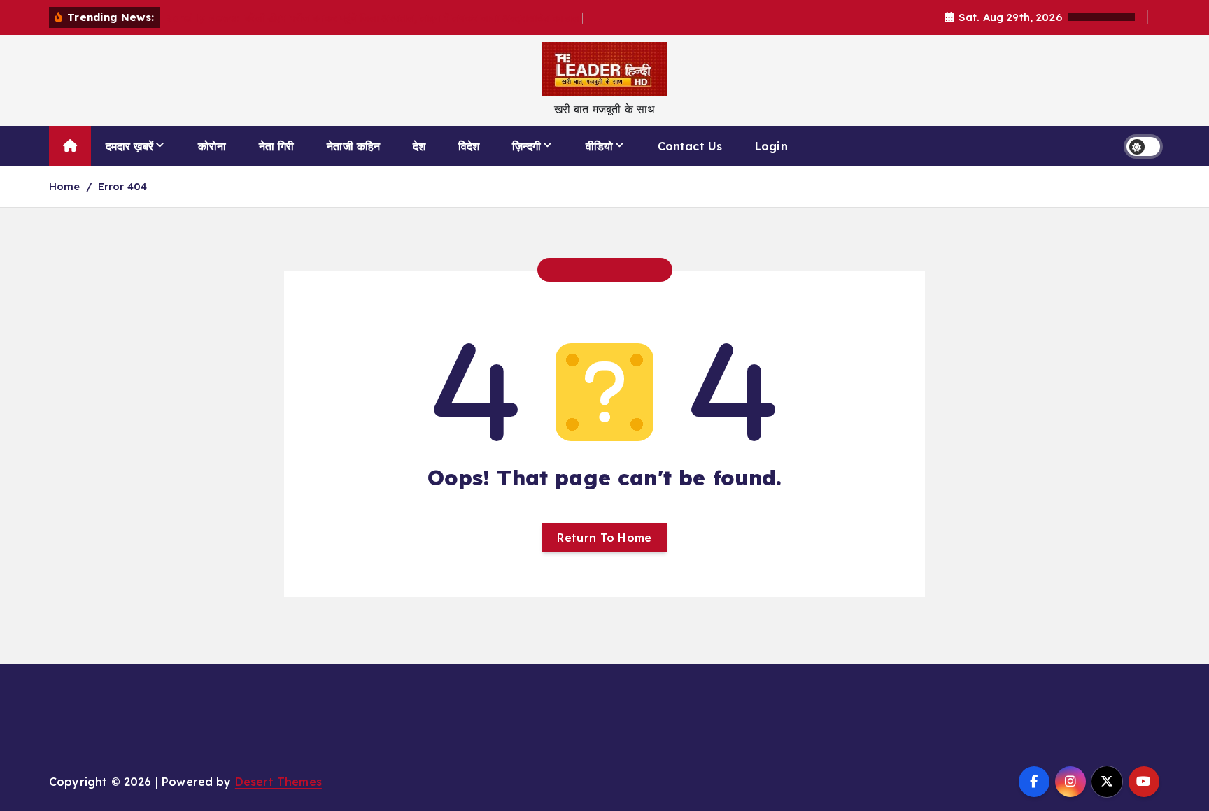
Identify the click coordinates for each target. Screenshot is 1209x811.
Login (771, 146)
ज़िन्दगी (526, 146)
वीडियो (599, 146)
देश (419, 146)
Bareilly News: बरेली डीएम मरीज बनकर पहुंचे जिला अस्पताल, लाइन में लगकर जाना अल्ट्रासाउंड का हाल (374, 17)
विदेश (468, 146)
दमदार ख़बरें (129, 146)
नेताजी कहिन (353, 146)
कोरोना (212, 146)
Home (64, 186)
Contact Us (690, 146)
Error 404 (122, 186)
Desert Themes (278, 782)
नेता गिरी (277, 146)
